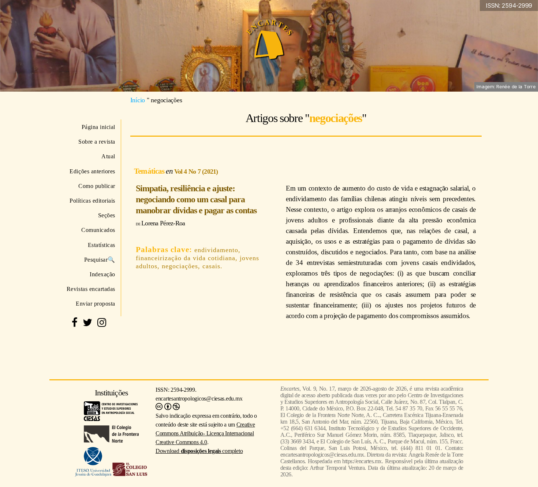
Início (137, 100)
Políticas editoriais (92, 201)
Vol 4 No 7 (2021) (196, 171)
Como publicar (96, 186)
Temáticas (150, 171)
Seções (106, 215)
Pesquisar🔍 (99, 260)
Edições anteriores (92, 171)
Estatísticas (101, 245)
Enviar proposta (95, 303)
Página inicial (98, 127)
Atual (108, 156)
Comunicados (98, 230)
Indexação (102, 274)
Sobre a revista (96, 142)
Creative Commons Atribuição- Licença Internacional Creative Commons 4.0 (205, 433)
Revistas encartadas (91, 289)
